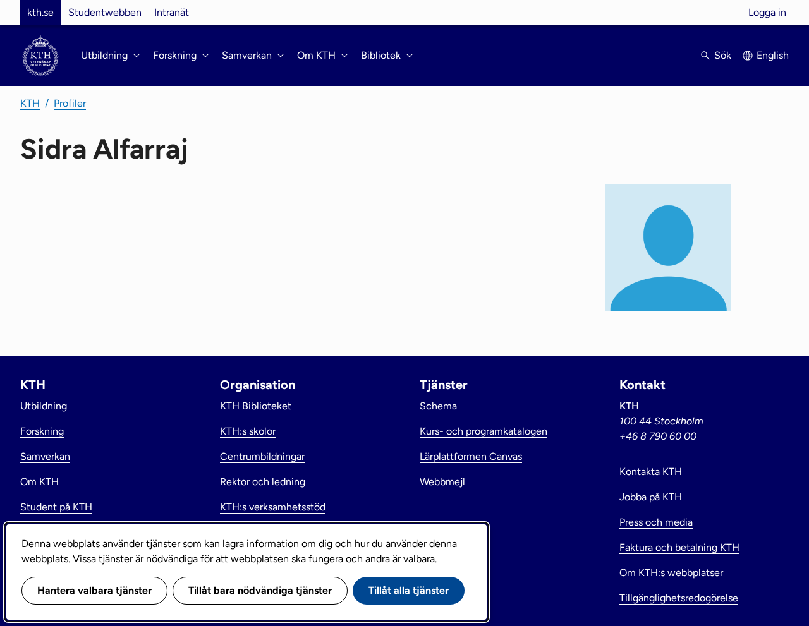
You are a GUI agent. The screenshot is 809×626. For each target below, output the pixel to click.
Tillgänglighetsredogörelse (678, 598)
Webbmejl (442, 482)
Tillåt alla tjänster (408, 590)
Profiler (70, 103)
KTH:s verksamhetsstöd (272, 507)
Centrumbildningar (262, 456)
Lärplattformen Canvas (471, 456)
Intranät (171, 12)
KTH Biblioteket (255, 406)
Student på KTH (56, 507)
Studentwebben (105, 12)
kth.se (40, 12)
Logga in (767, 12)
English (773, 55)
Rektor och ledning (262, 482)
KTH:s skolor (248, 431)
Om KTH (39, 482)
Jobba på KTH (650, 497)
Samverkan (45, 456)
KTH (30, 103)
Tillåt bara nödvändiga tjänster (260, 590)
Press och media (656, 522)
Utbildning (43, 406)
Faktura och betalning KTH (679, 547)
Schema (438, 406)
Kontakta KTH (650, 472)
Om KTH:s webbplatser (671, 573)
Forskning (42, 431)
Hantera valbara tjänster (94, 590)
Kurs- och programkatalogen (483, 431)
